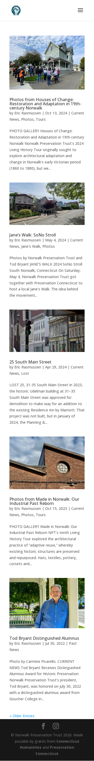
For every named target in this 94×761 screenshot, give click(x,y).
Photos (27, 119)
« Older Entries (21, 715)
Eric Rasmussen (27, 113)
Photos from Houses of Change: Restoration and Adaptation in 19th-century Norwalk (45, 104)
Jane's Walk (30, 246)
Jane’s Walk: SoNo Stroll (32, 235)
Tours (41, 119)
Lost (25, 373)
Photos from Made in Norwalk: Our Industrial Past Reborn (44, 501)
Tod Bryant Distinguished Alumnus (44, 638)
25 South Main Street (30, 362)
